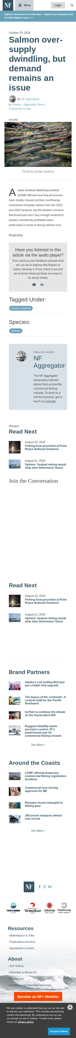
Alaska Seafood (21, 308)
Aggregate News (33, 104)
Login (58, 5)
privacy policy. (26, 1022)
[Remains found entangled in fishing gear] (15, 805)
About (15, 959)
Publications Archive (22, 941)
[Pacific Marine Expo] (13, 908)
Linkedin (50, 401)
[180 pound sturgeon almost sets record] (15, 819)
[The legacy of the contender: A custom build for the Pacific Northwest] (15, 700)
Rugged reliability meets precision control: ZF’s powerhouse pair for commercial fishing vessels (43, 731)
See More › (38, 744)
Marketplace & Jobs (22, 935)
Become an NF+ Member (38, 997)
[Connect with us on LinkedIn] (42, 284)
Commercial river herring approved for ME (41, 789)
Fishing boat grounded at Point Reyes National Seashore (46, 447)
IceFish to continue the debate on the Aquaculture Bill (45, 713)
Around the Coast (20, 108)
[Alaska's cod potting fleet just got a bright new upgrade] (15, 686)
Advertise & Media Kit (22, 972)
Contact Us (17, 978)
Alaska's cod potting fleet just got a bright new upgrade (45, 684)
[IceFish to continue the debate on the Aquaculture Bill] (15, 715)
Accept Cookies (59, 1031)
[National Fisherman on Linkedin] (50, 887)
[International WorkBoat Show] (33, 907)
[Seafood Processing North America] (64, 908)
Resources (21, 928)
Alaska (16, 104)
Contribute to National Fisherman (30, 985)
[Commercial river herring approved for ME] (15, 791)
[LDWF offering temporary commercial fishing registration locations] (15, 776)
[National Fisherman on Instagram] (44, 887)
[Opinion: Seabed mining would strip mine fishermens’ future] (15, 464)
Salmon (16, 330)
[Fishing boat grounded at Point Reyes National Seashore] (15, 447)
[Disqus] (38, 531)
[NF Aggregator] (12, 98)
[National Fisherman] (7, 5)
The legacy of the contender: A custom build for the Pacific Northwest (45, 700)
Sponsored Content (22, 948)
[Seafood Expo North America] (49, 908)
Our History (17, 966)
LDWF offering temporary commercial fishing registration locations (45, 776)
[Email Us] (34, 284)
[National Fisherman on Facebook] (40, 887)
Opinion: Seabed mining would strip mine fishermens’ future (45, 466)
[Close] (70, 1007)
